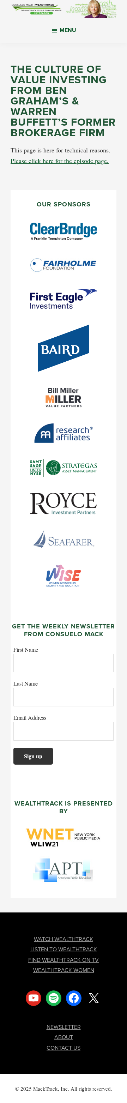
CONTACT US (63, 1048)
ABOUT (63, 1037)
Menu (68, 30)
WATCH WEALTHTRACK (63, 939)
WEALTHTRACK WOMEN (63, 970)
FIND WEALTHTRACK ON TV (63, 960)
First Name (25, 649)
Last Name (25, 683)
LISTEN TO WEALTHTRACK (63, 949)
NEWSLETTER (64, 1027)
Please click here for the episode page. (60, 160)
